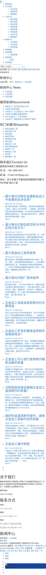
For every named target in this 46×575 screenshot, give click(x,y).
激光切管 (13, 24)
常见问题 (13, 47)
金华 (37, 550)
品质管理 (8, 52)
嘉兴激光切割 (34, 69)
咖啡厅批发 (9, 136)
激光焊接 (13, 19)
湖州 (32, 550)
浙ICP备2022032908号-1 (25, 545)
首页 (11, 82)
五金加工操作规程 (12, 109)
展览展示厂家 (10, 156)
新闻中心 (8, 39)
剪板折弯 (13, 29)
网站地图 (10, 548)
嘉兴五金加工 (13, 69)
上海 (36, 548)
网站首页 (8, 4)
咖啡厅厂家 (9, 149)
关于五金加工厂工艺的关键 (16, 116)
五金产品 (13, 34)
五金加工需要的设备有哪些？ (16, 114)
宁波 (24, 550)
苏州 (12, 550)
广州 (41, 550)
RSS (17, 548)
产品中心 (8, 16)
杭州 (20, 550)
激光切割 (13, 21)
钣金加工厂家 (10, 144)
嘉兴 (28, 550)
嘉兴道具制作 (23, 69)
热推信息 (39, 545)
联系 (12, 59)
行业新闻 (13, 44)
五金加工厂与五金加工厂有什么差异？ (20, 111)
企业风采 (13, 9)
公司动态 (13, 42)
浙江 (16, 550)
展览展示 (13, 37)
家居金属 (13, 26)
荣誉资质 (13, 11)
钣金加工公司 (10, 151)
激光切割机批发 (11, 146)
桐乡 (4, 550)
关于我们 (8, 6)
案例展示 (13, 14)
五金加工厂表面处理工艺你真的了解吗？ (21, 119)
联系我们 (8, 57)
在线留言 (8, 62)
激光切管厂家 (10, 131)
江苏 (8, 550)
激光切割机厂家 (11, 128)
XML (22, 548)
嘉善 (40, 548)
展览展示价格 (10, 139)
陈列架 (7, 154)
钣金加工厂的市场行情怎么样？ (17, 106)
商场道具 (13, 31)
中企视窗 (13, 538)
